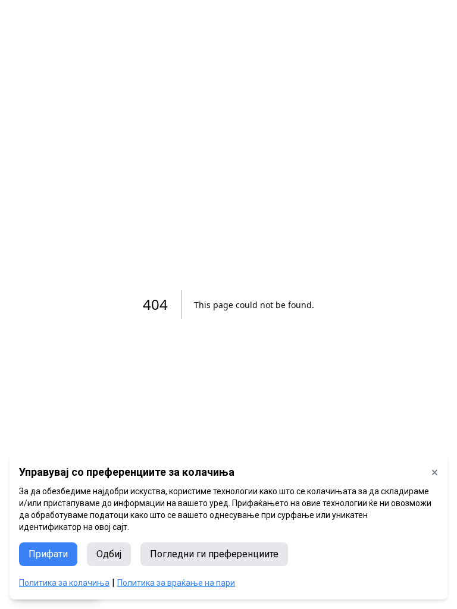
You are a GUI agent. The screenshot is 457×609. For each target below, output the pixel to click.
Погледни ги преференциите (214, 554)
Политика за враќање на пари (176, 583)
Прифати (48, 554)
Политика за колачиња (64, 583)
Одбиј (108, 554)
